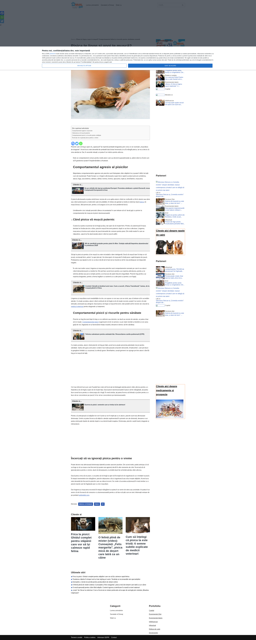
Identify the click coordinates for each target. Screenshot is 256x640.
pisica (142, 202)
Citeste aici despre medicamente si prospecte (166, 390)
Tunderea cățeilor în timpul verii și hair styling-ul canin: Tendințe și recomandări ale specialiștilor (106, 579)
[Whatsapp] (80, 143)
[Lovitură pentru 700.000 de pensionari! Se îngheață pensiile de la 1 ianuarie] (160, 269)
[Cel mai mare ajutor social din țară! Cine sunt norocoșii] (160, 103)
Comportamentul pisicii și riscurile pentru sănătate (86, 135)
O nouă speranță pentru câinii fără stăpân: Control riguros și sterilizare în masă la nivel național (106, 587)
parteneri (52, 53)
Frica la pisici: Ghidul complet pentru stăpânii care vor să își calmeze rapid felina (101, 576)
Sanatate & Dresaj (116, 614)
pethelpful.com (84, 495)
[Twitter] (77, 143)
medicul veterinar (77, 306)
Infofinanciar (153, 622)
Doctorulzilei (153, 633)
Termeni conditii (76, 637)
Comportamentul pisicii (90, 322)
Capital (151, 610)
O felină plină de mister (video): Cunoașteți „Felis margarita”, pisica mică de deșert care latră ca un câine (110, 547)
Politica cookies (89, 637)
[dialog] (128, 58)
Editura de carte (154, 629)
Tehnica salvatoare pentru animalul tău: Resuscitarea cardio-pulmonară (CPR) (114, 334)
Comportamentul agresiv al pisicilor (82, 130)
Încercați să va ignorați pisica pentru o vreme (85, 137)
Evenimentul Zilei (155, 614)
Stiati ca (113, 618)
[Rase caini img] (169, 254)
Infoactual (152, 625)
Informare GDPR (103, 637)
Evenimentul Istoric (155, 618)
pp (103, 504)
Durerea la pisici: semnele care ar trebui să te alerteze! (104, 405)
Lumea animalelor (116, 610)
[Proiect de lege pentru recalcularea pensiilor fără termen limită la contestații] (160, 222)
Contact (114, 637)
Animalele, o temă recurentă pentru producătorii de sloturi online (95, 582)
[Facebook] (73, 143)
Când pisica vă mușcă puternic (81, 133)
